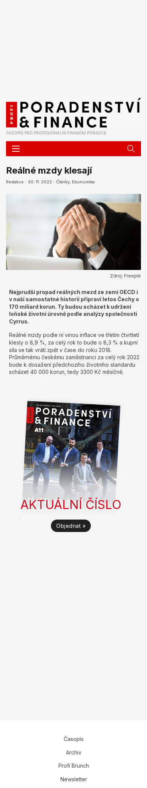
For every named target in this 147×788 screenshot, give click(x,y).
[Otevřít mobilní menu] (16, 149)
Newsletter (73, 779)
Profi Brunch (73, 765)
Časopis (74, 739)
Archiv (73, 752)
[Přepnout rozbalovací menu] (131, 148)
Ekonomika (83, 181)
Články (63, 181)
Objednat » (71, 526)
